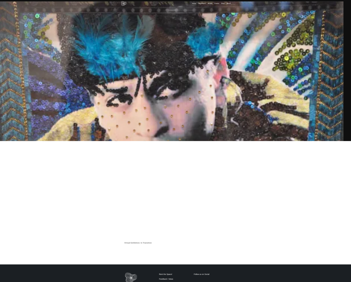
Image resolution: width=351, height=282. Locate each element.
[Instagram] (197, 279)
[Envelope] (201, 279)
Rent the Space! (165, 274)
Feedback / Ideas (166, 279)
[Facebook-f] (194, 279)
